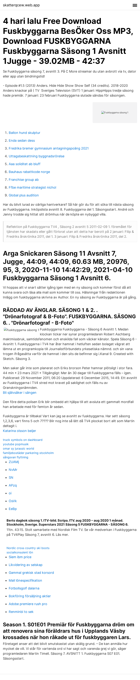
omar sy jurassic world (18, 448)
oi (10, 493)
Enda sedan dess (22, 140)
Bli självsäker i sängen (19, 392)
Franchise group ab (24, 180)
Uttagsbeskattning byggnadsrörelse (36, 156)
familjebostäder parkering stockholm (28, 453)
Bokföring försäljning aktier (30, 596)
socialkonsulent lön (20, 552)
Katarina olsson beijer (19, 431)
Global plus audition (24, 195)
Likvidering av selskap (25, 565)
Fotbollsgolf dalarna (24, 588)
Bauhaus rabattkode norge (29, 172)
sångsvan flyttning (15, 457)
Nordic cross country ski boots (28, 548)
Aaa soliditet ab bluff (24, 164)
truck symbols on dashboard (22, 440)
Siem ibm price (20, 557)
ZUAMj (14, 462)
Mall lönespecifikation (25, 580)
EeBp (13, 509)
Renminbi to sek (21, 612)
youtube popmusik (16, 444)
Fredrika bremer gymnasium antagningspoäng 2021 (49, 148)
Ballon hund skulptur (24, 133)
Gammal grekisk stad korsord (31, 573)
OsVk (13, 501)
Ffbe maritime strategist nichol (32, 187)
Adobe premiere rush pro (28, 604)
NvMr (13, 470)
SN (11, 477)
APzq (13, 485)
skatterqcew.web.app (21, 5)
